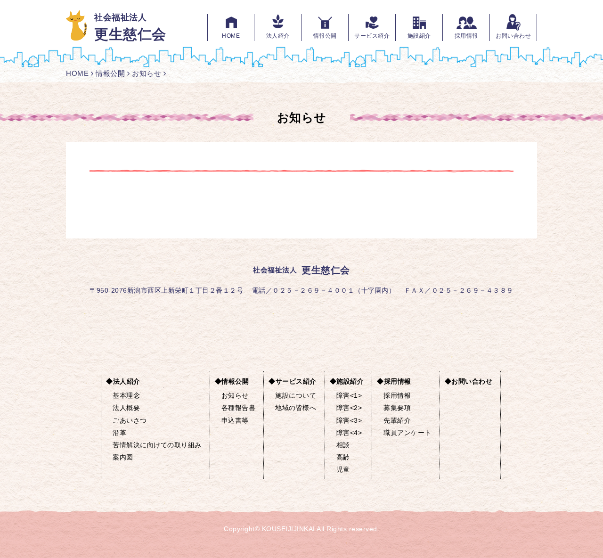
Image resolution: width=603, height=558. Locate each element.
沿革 (119, 432)
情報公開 (325, 36)
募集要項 (397, 407)
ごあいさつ (130, 420)
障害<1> (349, 395)
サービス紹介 (372, 36)
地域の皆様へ (295, 407)
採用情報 (466, 36)
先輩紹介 (397, 420)
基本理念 (126, 395)
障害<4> (349, 432)
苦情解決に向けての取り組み (157, 445)
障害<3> (349, 420)
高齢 (343, 457)
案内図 (123, 457)
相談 (343, 445)
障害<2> (349, 407)
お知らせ (146, 73)
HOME (231, 36)
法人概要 (126, 407)
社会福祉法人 (130, 27)
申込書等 (235, 420)
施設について (295, 395)
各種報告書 (238, 407)
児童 (343, 469)
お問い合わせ (513, 36)
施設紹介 (419, 36)
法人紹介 (278, 36)
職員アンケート (407, 432)
